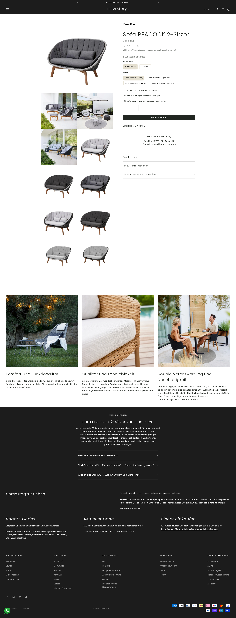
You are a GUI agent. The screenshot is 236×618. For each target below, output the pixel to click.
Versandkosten (139, 50)
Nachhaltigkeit (214, 570)
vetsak (57, 583)
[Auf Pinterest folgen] (20, 597)
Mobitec (58, 570)
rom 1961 (58, 574)
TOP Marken (213, 579)
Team (163, 574)
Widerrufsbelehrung (111, 574)
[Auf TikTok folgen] (26, 597)
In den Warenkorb (159, 117)
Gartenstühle (12, 579)
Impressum (212, 561)
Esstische (10, 561)
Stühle (9, 565)
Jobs (162, 570)
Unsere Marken (167, 561)
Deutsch (207, 9)
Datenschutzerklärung (218, 574)
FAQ (104, 561)
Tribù (56, 579)
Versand (106, 579)
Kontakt (106, 565)
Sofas (8, 570)
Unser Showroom (168, 565)
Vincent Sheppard (62, 588)
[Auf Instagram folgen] (13, 597)
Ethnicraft (59, 561)
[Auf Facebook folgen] (7, 597)
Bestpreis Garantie (111, 570)
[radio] (130, 66)
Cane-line (128, 40)
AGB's (210, 565)
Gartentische (12, 574)
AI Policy (211, 583)
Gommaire (59, 565)
